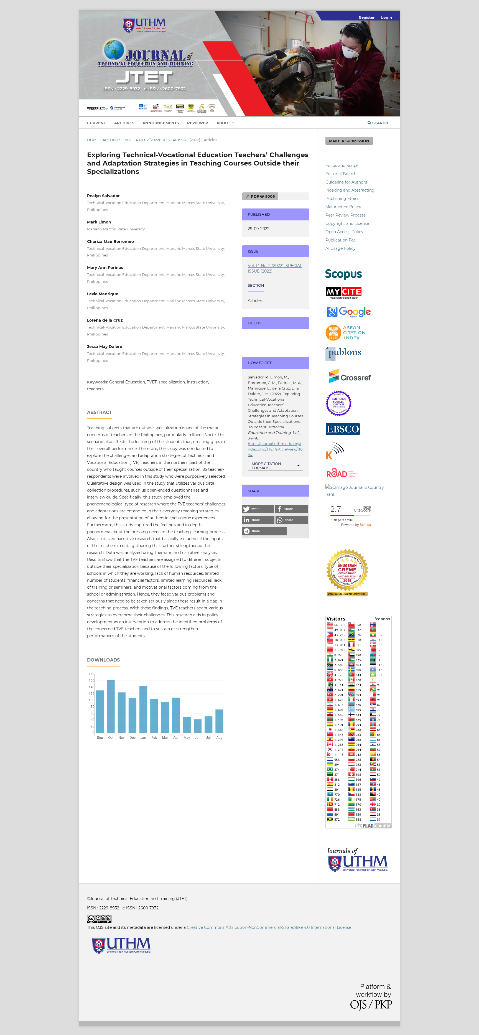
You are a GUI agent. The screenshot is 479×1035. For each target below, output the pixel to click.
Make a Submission (349, 141)
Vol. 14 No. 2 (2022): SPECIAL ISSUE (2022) (162, 140)
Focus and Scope (341, 165)
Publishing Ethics (342, 198)
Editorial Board (340, 173)
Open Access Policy (344, 231)
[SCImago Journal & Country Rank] (358, 494)
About (223, 123)
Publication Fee (340, 240)
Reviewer (197, 123)
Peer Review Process (345, 215)
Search (379, 123)
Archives (124, 123)
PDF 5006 (262, 196)
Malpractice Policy (343, 206)
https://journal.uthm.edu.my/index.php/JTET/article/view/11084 (275, 449)
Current (96, 123)
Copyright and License (347, 223)
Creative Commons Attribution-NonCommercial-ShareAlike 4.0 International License (269, 927)
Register (367, 17)
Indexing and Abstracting (349, 190)
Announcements (160, 123)
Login (386, 17)
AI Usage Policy (340, 248)
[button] (258, 509)
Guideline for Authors (346, 182)
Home (93, 140)
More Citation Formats (266, 465)
